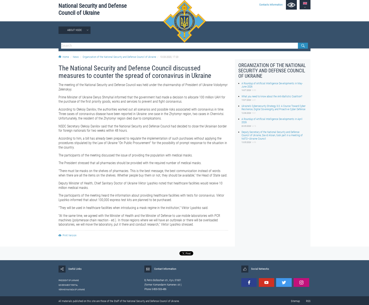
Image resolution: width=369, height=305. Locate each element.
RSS (308, 301)
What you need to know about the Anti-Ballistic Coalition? (272, 96)
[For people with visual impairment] (291, 5)
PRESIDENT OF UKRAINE (69, 280)
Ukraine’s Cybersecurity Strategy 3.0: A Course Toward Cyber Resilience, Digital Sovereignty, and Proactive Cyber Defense (274, 107)
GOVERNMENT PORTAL (68, 285)
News (76, 56)
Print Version (69, 235)
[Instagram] (301, 282)
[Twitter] (283, 282)
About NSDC (74, 30)
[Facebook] (249, 282)
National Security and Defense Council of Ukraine (93, 9)
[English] (305, 3)
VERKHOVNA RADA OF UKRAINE (72, 289)
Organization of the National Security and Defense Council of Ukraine (119, 56)
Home (66, 56)
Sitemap (295, 301)
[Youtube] (266, 282)
